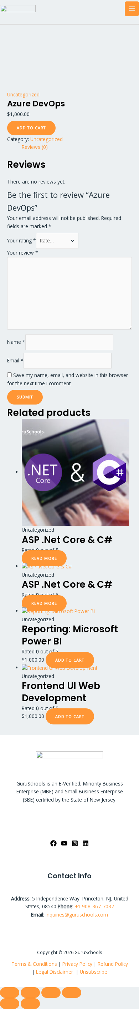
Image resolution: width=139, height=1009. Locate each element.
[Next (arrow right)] (30, 1003)
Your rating (21, 240)
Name (16, 341)
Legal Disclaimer (55, 971)
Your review (22, 252)
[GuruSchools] (18, 8)
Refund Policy (113, 963)
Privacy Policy (77, 963)
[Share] (51, 992)
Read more (44, 558)
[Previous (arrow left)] (9, 1003)
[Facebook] (53, 843)
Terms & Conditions (34, 963)
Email (15, 360)
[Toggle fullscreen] (30, 992)
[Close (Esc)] (71, 992)
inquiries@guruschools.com (77, 914)
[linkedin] (85, 843)
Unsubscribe (93, 971)
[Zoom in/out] (9, 992)
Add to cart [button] (69, 660)
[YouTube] (64, 843)
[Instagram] (75, 843)
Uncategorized (23, 94)
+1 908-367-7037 (94, 906)
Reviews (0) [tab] (35, 147)
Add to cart (31, 127)
